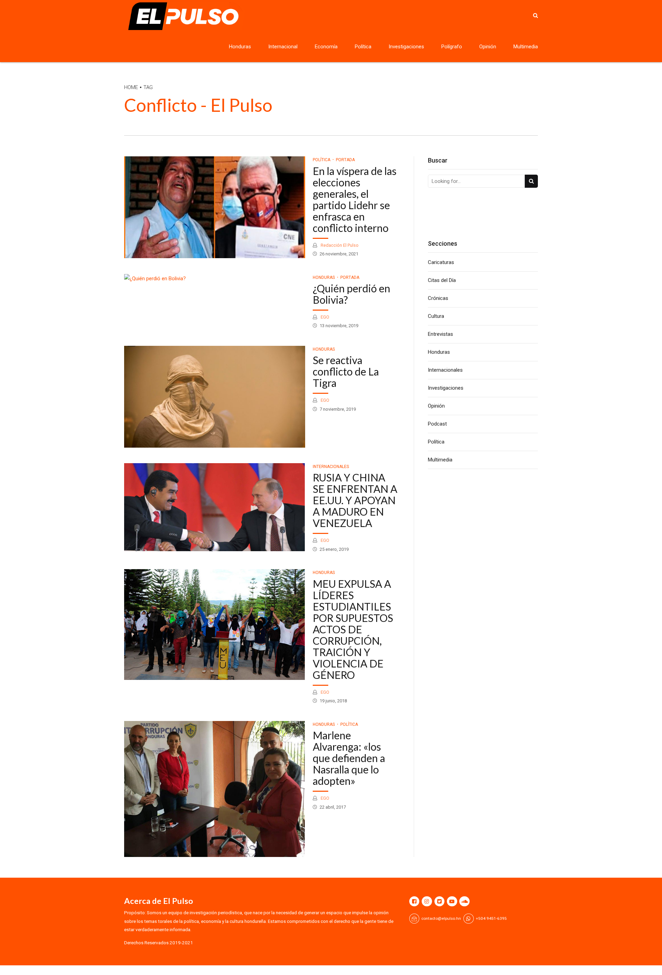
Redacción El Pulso (339, 245)
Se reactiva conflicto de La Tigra (346, 371)
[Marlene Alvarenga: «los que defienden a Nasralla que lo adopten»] (214, 789)
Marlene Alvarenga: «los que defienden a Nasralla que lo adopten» (349, 758)
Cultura (436, 316)
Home (131, 87)
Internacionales (331, 466)
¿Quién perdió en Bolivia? (351, 294)
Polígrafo (451, 46)
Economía (326, 46)
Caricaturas (441, 262)
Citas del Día (442, 280)
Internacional (283, 46)
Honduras (240, 46)
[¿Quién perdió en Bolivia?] (214, 278)
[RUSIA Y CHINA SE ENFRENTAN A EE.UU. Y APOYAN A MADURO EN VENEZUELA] (214, 507)
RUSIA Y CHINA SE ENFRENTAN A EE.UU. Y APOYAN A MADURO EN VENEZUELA (355, 500)
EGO (324, 317)
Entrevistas (440, 334)
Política (363, 46)
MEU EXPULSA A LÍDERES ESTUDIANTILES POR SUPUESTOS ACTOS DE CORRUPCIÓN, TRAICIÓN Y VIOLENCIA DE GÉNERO (353, 629)
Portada (345, 159)
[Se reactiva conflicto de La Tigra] (214, 397)
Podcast (437, 424)
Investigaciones (406, 46)
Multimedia (525, 46)
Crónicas (438, 298)
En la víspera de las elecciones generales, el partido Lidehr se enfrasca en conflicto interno (355, 199)
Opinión (487, 46)
